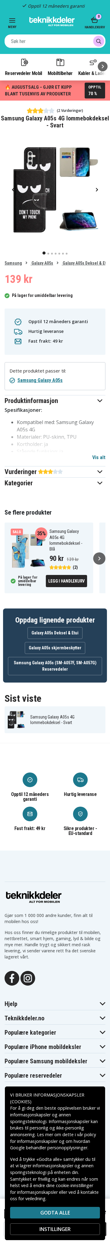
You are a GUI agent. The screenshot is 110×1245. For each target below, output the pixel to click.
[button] (55, 400)
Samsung (13, 263)
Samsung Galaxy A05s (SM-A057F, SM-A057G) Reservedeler (55, 666)
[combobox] (55, 41)
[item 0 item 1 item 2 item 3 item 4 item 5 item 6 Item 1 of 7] (55, 189)
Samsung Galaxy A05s (40, 380)
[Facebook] (12, 977)
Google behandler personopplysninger (48, 1147)
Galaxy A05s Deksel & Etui (86, 263)
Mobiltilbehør (60, 73)
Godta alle (55, 1212)
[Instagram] (27, 977)
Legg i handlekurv (66, 581)
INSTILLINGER (55, 1229)
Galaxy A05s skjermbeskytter (55, 647)
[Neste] (103, 66)
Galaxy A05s (42, 263)
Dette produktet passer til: (37, 371)
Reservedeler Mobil (23, 73)
